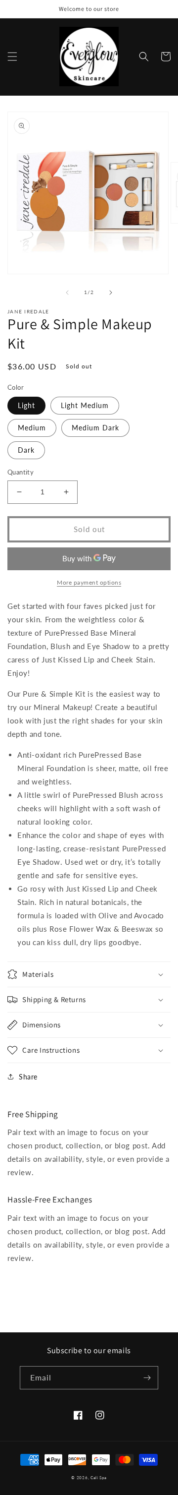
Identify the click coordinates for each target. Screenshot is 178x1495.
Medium (32, 427)
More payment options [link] (89, 582)
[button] (12, 56)
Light (26, 405)
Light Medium (85, 405)
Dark (26, 450)
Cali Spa (98, 1477)
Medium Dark (95, 427)
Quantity (20, 472)
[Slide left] (67, 292)
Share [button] (28, 1077)
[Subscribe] (147, 1377)
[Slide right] (111, 292)
